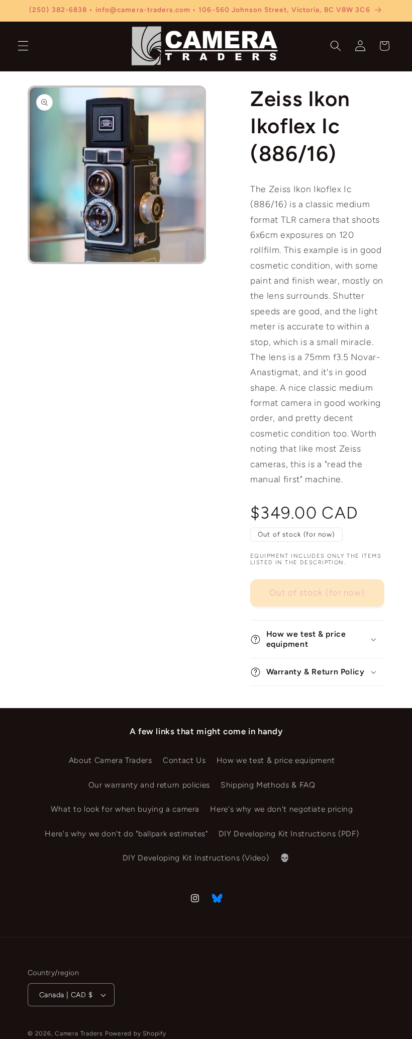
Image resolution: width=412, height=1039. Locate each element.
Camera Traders (79, 1033)
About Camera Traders (110, 760)
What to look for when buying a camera (125, 809)
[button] (23, 46)
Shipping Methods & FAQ (268, 785)
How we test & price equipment (276, 760)
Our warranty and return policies (149, 785)
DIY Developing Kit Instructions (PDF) (289, 833)
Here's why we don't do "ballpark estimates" (126, 833)
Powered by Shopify (135, 1033)
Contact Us (184, 760)
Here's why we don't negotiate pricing (281, 809)
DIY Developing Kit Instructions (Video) (196, 857)
